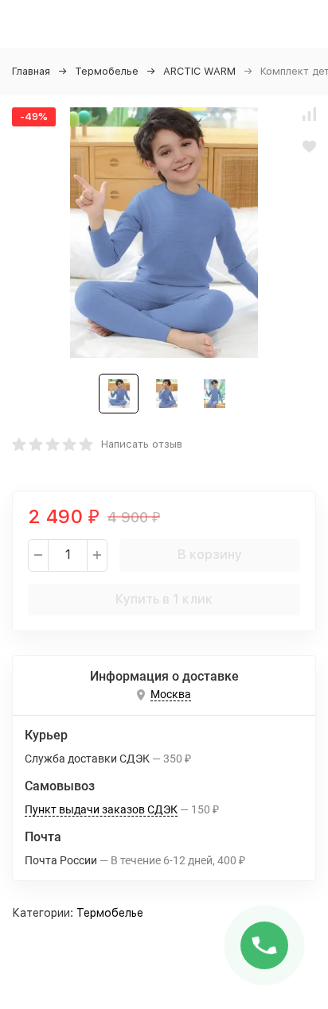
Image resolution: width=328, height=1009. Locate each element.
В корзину (210, 554)
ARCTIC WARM (199, 71)
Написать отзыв (141, 444)
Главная (31, 71)
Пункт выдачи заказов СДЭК (101, 809)
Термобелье (107, 71)
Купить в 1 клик (164, 599)
